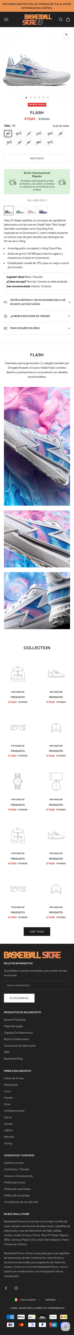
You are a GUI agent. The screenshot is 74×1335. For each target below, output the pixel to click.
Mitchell (9, 1137)
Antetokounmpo (14, 1110)
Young (8, 1143)
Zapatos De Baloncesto (18, 1032)
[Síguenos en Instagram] (16, 1288)
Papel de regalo (13, 1026)
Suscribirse (19, 998)
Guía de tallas (61, 126)
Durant (8, 1124)
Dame (8, 1117)
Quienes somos (13, 1163)
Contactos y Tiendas (16, 1169)
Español (51, 1299)
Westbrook (11, 1084)
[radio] (8, 133)
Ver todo (36, 931)
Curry (7, 1091)
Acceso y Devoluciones (18, 1176)
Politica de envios (14, 1182)
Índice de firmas (14, 1078)
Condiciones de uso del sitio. (21, 1202)
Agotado (37, 158)
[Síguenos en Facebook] (6, 1288)
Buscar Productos (15, 1019)
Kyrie (7, 1104)
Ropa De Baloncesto (16, 1039)
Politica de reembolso (17, 1189)
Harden (8, 1097)
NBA (7, 1052)
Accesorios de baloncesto (20, 1045)
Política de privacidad (17, 1195)
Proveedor (17, 692)
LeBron (8, 1130)
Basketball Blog (13, 1058)
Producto (18, 697)
